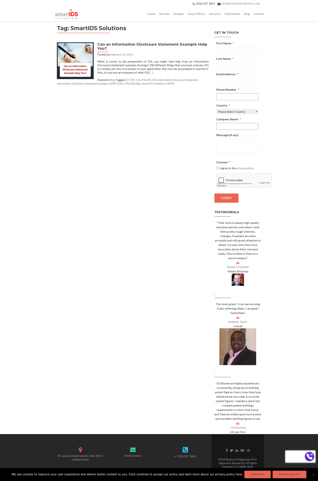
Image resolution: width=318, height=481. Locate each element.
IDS (154, 79)
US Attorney (238, 427)
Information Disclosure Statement (178, 79)
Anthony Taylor (238, 321)
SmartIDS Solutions (153, 83)
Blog (247, 13)
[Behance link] (243, 450)
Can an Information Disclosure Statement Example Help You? (152, 46)
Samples (178, 13)
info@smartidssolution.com (240, 3)
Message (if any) (227, 135)
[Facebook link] (227, 450)
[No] (313, 474)
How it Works (196, 13)
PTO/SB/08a (132, 83)
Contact (259, 13)
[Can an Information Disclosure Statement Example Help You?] (75, 60)
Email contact (133, 455)
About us (214, 13)
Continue (257, 474)
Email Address (227, 74)
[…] (151, 72)
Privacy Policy (289, 474)
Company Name (228, 119)
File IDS (146, 79)
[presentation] (244, 180)
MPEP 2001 (116, 83)
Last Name (225, 58)
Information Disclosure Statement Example (82, 83)
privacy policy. (245, 168)
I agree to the (236, 168)
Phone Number (227, 89)
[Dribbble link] (248, 450)
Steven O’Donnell (238, 267)
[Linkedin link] (237, 450)
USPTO (170, 83)
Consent (223, 162)
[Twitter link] (231, 450)
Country (223, 105)
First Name (225, 43)
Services (164, 13)
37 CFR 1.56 (133, 79)
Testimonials (232, 13)
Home (152, 13)
